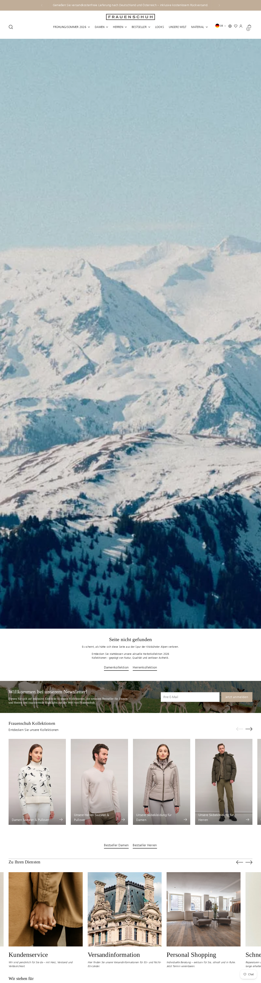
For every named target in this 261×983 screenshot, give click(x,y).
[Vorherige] (41, 5)
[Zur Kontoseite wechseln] (242, 27)
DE (221, 25)
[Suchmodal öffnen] (11, 27)
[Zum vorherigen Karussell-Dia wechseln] (239, 729)
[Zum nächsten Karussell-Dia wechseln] (249, 728)
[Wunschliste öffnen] (236, 27)
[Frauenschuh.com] (130, 17)
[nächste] (219, 5)
